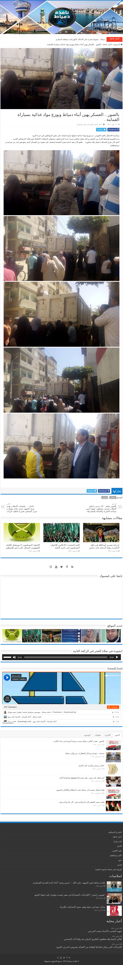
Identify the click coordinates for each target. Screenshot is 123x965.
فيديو (120, 865)
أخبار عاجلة (107, 44)
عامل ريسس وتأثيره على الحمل (91, 765)
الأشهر (117, 735)
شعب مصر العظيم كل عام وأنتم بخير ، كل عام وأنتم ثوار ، (81, 802)
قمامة (105, 497)
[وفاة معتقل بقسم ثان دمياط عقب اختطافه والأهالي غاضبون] (113, 794)
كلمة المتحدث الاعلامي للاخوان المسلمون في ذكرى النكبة (81, 39)
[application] (61, 657)
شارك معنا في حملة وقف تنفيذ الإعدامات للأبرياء (82, 907)
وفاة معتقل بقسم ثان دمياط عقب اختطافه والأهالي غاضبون (80, 790)
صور (120, 860)
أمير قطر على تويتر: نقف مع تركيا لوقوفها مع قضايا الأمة (81, 778)
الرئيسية (117, 44)
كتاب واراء (118, 841)
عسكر (113, 497)
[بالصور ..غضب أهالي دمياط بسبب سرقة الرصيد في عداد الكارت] (113, 745)
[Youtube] (56, 566)
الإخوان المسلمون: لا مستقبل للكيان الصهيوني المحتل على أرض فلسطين (23, 546)
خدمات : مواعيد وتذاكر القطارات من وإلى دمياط (84, 753)
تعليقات (98, 735)
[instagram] (50, 566)
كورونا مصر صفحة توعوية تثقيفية (108, 869)
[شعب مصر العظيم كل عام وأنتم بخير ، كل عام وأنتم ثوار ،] (113, 806)
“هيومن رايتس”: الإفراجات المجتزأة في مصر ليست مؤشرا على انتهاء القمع (70, 895)
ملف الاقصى (117, 851)
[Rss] (72, 566)
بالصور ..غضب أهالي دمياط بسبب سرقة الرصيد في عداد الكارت (78, 741)
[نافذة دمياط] (61, 17)
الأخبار (119, 846)
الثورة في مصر (88, 124)
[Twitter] (61, 566)
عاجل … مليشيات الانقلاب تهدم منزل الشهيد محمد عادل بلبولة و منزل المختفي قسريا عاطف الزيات (22, 507)
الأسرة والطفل (116, 855)
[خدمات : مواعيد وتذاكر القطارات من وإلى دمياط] (113, 757)
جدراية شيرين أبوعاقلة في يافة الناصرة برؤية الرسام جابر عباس (104, 546)
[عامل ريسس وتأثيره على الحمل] (113, 769)
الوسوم (87, 735)
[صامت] (14, 657)
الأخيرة (108, 735)
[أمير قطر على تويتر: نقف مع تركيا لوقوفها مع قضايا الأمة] (113, 781)
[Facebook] (66, 566)
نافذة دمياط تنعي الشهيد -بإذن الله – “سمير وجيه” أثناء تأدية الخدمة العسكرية (69, 882)
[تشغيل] (117, 657)
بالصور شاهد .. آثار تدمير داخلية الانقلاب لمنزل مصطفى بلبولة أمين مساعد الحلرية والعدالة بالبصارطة (101, 507)
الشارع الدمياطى (115, 832)
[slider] (8, 657)
